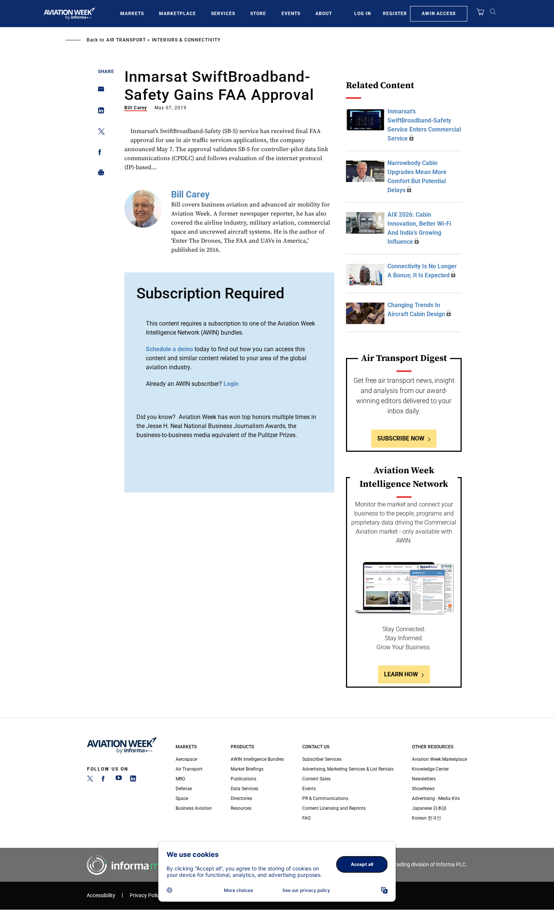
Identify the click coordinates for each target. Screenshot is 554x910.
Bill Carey (135, 107)
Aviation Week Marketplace (439, 759)
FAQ (306, 818)
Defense (184, 788)
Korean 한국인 (426, 818)
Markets (132, 13)
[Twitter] (90, 780)
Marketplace (177, 13)
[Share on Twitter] (99, 133)
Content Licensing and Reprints (334, 808)
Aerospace (186, 759)
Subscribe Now (400, 438)
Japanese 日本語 (429, 808)
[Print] (99, 174)
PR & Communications (325, 798)
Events (291, 13)
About (323, 13)
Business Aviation (194, 808)
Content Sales (316, 779)
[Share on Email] (99, 91)
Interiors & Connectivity (186, 40)
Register (395, 13)
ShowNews (423, 788)
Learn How (401, 674)
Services (223, 13)
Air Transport (126, 40)
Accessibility (101, 895)
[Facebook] (104, 780)
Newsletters (424, 779)
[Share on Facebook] (99, 153)
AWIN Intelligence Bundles (257, 759)
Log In (362, 13)
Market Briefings (247, 769)
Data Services (244, 788)
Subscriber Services (321, 759)
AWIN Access (439, 13)
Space (182, 798)
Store (258, 13)
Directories (241, 798)
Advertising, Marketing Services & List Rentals (347, 769)
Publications (243, 779)
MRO (180, 779)
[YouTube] (119, 780)
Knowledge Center (430, 769)
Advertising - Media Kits (436, 798)
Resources (241, 808)
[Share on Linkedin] (99, 112)
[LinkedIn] (133, 780)
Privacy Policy (146, 895)
